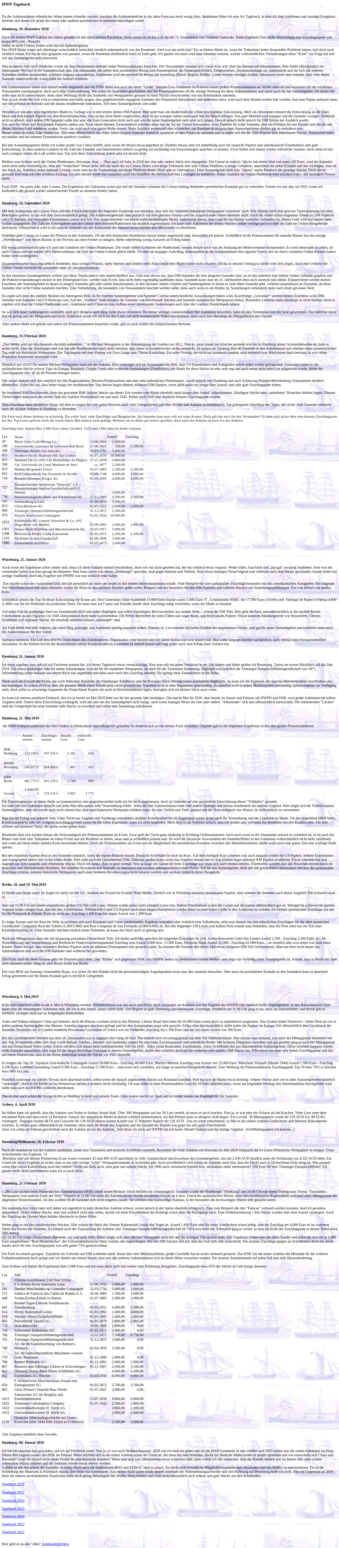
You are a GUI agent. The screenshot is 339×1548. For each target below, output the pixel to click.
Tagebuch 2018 (13, 1484)
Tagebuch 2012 (13, 1532)
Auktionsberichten (55, 1544)
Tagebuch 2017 (13, 1492)
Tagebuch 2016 (13, 1501)
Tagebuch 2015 (13, 1508)
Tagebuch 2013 (13, 1524)
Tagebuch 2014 (13, 1516)
